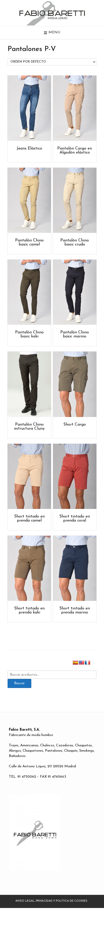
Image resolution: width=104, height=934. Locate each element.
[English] (81, 662)
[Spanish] (75, 662)
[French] (87, 662)
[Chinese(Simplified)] (93, 662)
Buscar (19, 683)
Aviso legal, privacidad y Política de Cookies (51, 901)
